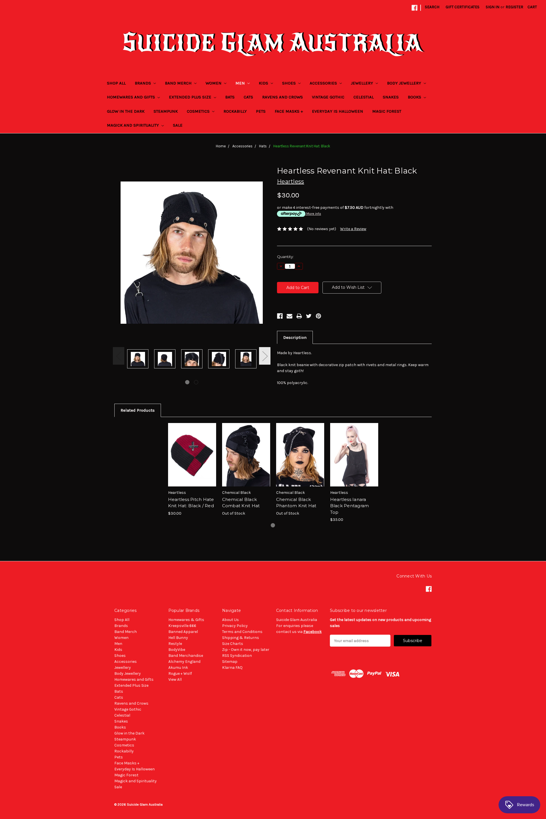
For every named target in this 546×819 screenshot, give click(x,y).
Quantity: (285, 256)
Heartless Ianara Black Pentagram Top (349, 506)
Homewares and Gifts (131, 97)
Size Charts (232, 643)
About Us (230, 619)
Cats (248, 97)
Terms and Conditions (242, 631)
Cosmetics (199, 111)
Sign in (492, 7)
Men (240, 83)
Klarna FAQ (232, 667)
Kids (264, 83)
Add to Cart (192, 459)
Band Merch (179, 83)
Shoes (289, 83)
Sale (178, 125)
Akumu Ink (178, 667)
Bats (230, 97)
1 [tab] (187, 382)
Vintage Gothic (328, 97)
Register (514, 7)
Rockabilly (235, 111)
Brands (143, 83)
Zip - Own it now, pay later (245, 649)
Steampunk (166, 111)
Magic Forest (386, 111)
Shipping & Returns (240, 637)
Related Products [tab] (138, 410)
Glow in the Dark (125, 111)
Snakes (391, 97)
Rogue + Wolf (180, 673)
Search (432, 7)
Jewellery (362, 83)
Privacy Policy (235, 625)
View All (175, 679)
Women (214, 83)
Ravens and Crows (282, 97)
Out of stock (246, 459)
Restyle (175, 643)
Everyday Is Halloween (337, 111)
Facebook (312, 631)
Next (264, 355)
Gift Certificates (462, 7)
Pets (261, 111)
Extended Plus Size (190, 97)
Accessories (324, 83)
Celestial (363, 97)
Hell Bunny (178, 637)
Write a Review (353, 228)
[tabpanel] (137, 359)
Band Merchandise (185, 655)
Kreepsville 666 (182, 625)
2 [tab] (196, 382)
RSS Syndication (237, 655)
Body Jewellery (404, 83)
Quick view (192, 449)
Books (415, 97)
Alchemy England (184, 661)
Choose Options (354, 459)
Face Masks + (289, 111)
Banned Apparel (183, 631)
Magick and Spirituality (133, 125)
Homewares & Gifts (186, 619)
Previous (118, 355)
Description (295, 337)
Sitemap (229, 661)
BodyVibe (176, 649)
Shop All (116, 83)
